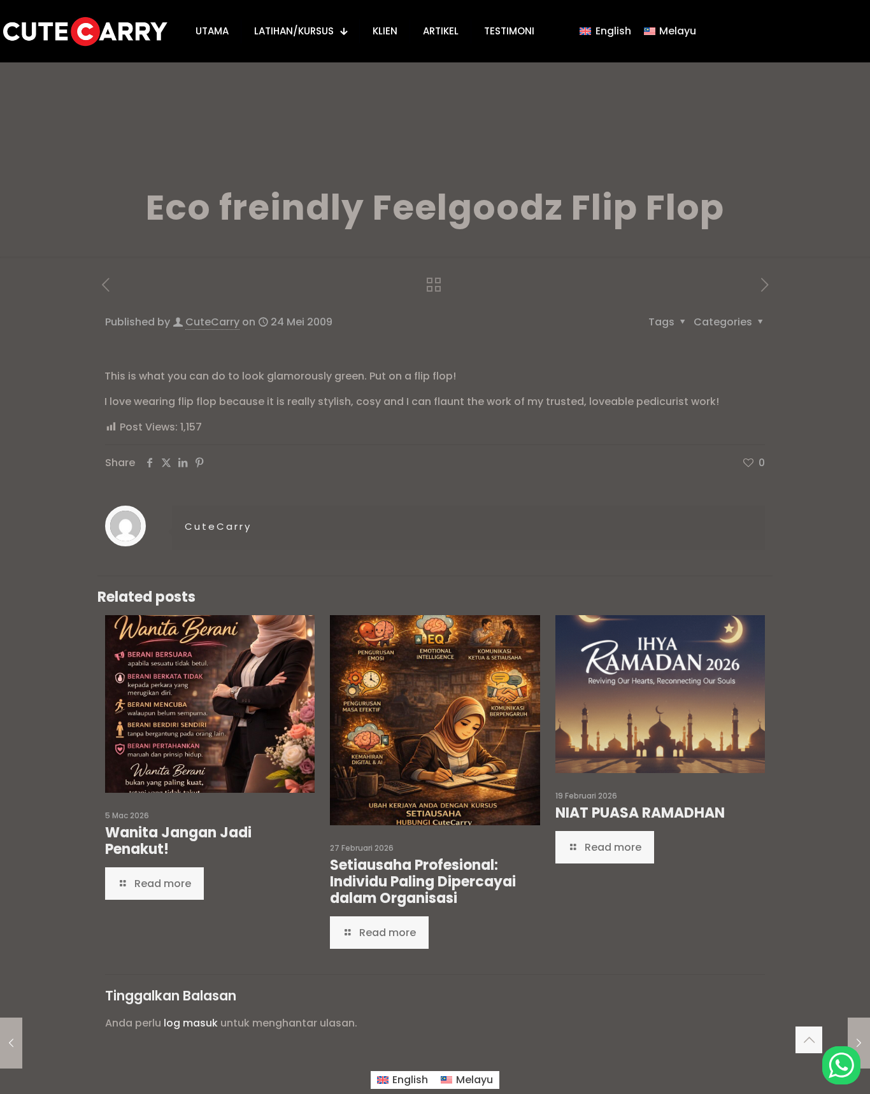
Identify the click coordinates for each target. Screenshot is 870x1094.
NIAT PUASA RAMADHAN (640, 813)
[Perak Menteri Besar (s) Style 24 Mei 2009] (11, 1043)
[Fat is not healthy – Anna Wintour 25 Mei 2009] (859, 1043)
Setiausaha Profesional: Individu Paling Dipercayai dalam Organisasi (423, 881)
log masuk (191, 1023)
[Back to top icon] (808, 1040)
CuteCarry (212, 322)
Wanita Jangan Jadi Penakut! (178, 841)
